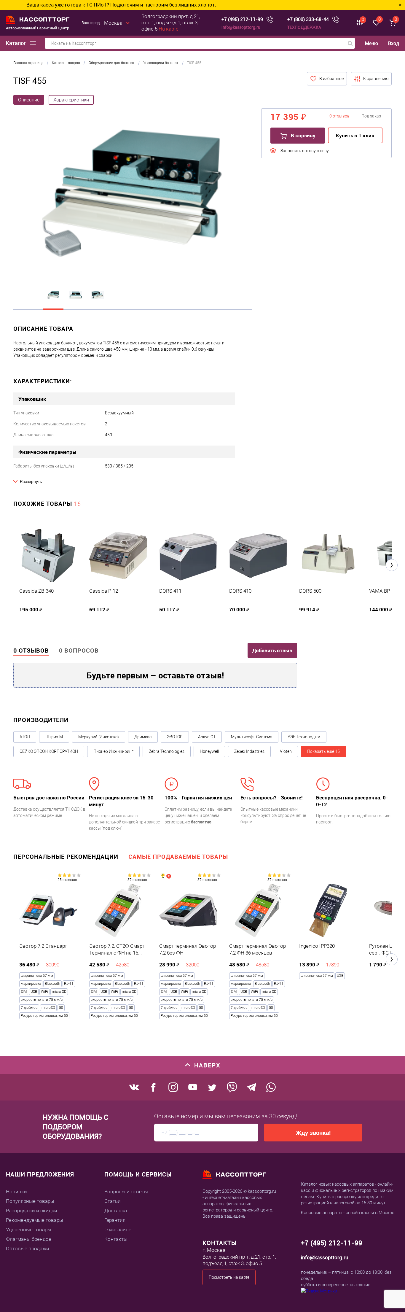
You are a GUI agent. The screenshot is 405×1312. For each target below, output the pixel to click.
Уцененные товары (28, 1230)
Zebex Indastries (249, 751)
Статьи (112, 1201)
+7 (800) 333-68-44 (308, 19)
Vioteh (286, 751)
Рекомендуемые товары (34, 1220)
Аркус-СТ (207, 736)
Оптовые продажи (27, 1248)
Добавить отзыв (272, 650)
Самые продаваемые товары (178, 857)
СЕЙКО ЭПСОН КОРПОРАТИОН (49, 751)
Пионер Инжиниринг (113, 751)
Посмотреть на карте (229, 1277)
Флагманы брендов (29, 1239)
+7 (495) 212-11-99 (242, 19)
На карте (168, 29)
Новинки (16, 1192)
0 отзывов (31, 650)
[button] (392, 565)
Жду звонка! (313, 1133)
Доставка (115, 1211)
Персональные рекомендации (65, 857)
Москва (113, 23)
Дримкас (143, 736)
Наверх (207, 1065)
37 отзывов (137, 880)
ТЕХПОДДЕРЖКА (304, 27)
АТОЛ (25, 736)
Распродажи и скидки (31, 1211)
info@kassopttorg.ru (240, 27)
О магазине (117, 1230)
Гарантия (114, 1220)
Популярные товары (30, 1201)
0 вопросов (79, 650)
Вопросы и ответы (126, 1192)
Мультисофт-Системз (251, 736)
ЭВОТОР (175, 736)
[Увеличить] (132, 193)
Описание (28, 100)
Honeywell (209, 751)
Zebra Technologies (166, 751)
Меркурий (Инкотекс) (98, 736)
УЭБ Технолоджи (304, 736)
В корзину (302, 135)
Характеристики (71, 100)
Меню (371, 43)
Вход (393, 43)
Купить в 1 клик (355, 135)
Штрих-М (54, 736)
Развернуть (31, 481)
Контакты (115, 1239)
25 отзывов (67, 880)
